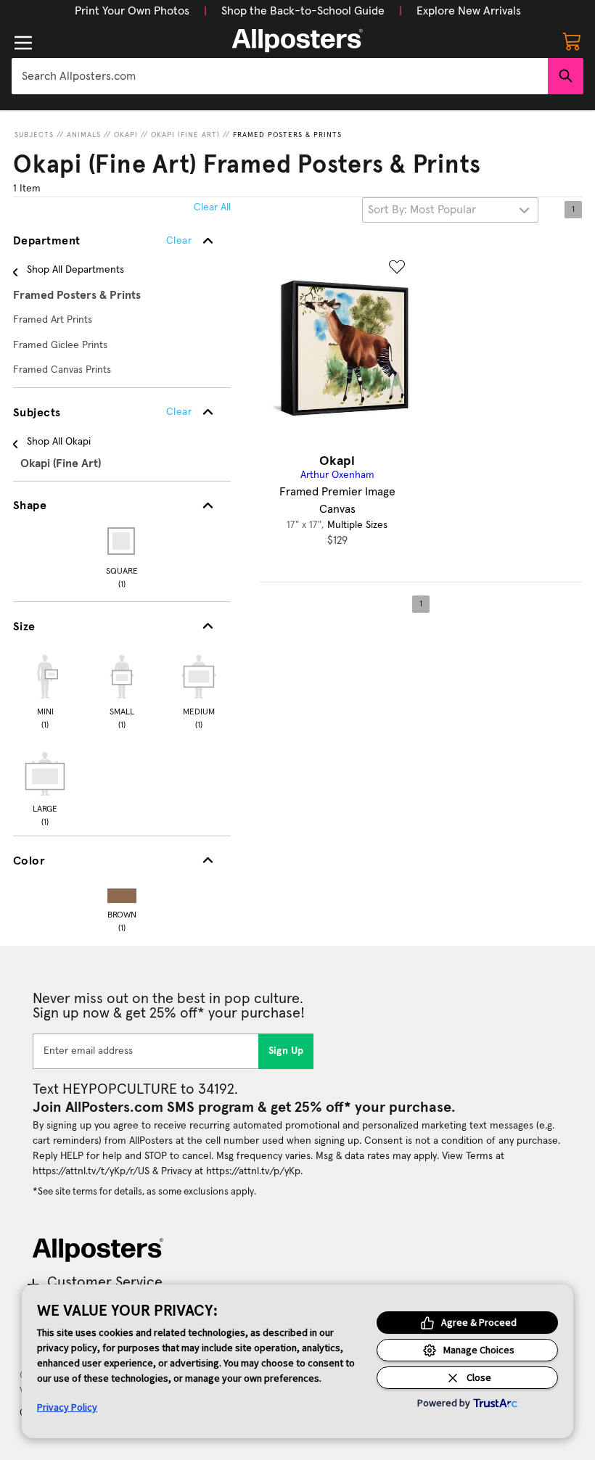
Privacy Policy (67, 1407)
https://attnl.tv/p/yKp (253, 1171)
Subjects (34, 135)
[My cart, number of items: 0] (571, 40)
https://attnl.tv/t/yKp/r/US (91, 1171)
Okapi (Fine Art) (185, 135)
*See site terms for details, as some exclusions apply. (144, 1192)
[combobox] (280, 76)
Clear (179, 412)
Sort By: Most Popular (422, 209)
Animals (84, 135)
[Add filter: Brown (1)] (122, 892)
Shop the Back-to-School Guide (303, 11)
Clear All (212, 207)
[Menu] (23, 42)
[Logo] (297, 40)
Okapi (126, 135)
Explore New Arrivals (468, 11)
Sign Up (286, 1051)
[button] (132, 11)
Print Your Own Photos (132, 11)
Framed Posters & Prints (287, 135)
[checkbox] (45, 690)
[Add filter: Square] (122, 541)
